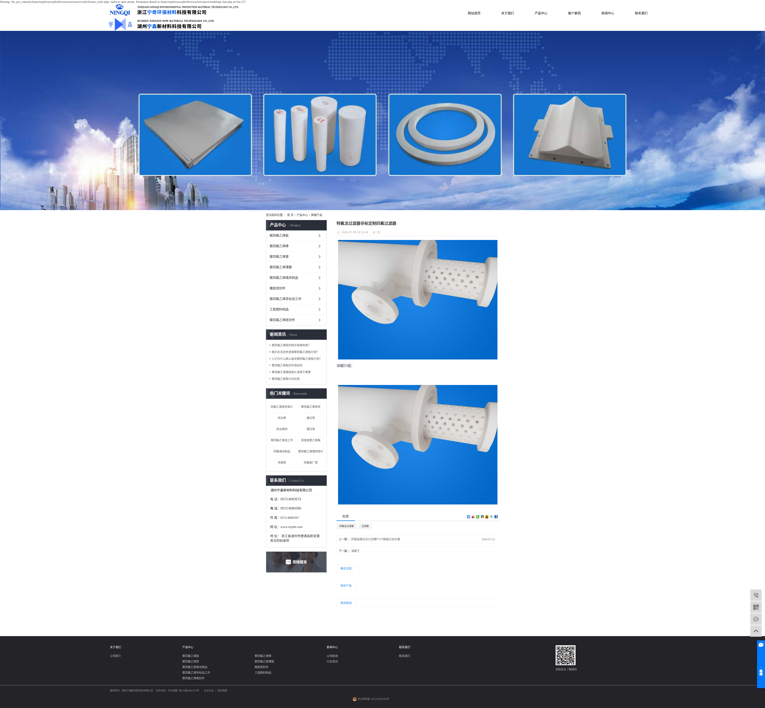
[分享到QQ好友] (482, 516)
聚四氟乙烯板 (279, 235)
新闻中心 (607, 13)
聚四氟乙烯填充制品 (284, 277)
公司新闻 (332, 655)
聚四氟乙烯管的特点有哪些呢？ (291, 345)
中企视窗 (173, 690)
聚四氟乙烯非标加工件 (285, 299)
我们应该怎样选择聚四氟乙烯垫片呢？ (295, 352)
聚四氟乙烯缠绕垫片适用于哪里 (291, 372)
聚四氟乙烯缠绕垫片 (310, 451)
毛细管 (282, 462)
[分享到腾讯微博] (491, 516)
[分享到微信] (478, 516)
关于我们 (507, 13)
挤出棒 (282, 417)
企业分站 (209, 690)
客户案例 (574, 13)
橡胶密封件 (277, 288)
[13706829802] (756, 595)
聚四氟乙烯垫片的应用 (286, 378)
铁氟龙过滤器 (346, 526)
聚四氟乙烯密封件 (282, 320)
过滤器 (365, 526)
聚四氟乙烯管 (279, 256)
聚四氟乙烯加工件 (282, 440)
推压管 (311, 417)
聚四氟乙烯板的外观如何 (287, 365)
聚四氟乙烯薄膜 (281, 267)
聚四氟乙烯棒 (279, 246)
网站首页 (474, 13)
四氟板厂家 (311, 462)
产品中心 (541, 13)
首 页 (290, 214)
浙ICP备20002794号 (189, 690)
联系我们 (641, 13)
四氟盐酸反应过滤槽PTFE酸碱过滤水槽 (375, 539)
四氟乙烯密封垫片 (282, 406)
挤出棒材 (281, 429)
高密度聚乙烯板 (311, 440)
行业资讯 (332, 661)
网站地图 (222, 690)
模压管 (311, 429)
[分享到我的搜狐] (487, 516)
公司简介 (115, 655)
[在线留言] (756, 619)
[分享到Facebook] (496, 516)
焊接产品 (316, 214)
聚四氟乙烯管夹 (311, 406)
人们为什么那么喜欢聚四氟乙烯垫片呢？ (297, 358)
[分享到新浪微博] (473, 516)
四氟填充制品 (282, 451)
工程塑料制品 (279, 309)
